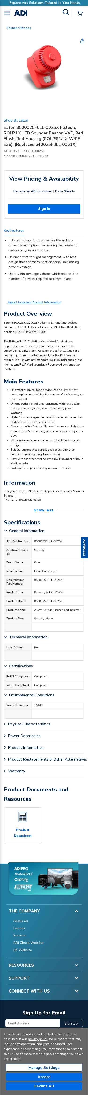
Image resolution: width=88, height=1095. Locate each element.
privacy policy (37, 1039)
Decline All (44, 1086)
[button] (84, 547)
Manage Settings (44, 1067)
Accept (44, 1076)
